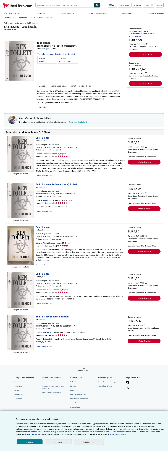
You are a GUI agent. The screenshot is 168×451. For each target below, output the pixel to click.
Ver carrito (18, 399)
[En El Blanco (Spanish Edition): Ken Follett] (20, 350)
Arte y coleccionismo (98, 13)
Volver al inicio (84, 370)
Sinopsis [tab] (43, 85)
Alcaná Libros (49, 243)
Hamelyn (47, 154)
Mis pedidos (18, 394)
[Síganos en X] (127, 388)
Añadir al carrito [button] (145, 54)
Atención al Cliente (105, 386)
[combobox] (64, 5)
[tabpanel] (81, 99)
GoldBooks (48, 332)
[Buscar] (97, 5)
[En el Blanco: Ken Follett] (20, 171)
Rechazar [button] (58, 442)
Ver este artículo (135, 36)
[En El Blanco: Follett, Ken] (20, 307)
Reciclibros (48, 290)
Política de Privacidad (78, 394)
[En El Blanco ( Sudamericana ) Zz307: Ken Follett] (20, 217)
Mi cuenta (18, 390)
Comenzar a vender (156, 13)
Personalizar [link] (88, 442)
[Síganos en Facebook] (127, 382)
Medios (73, 386)
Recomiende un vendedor (51, 392)
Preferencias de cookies (102, 432)
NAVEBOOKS (48, 200)
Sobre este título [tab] (59, 85)
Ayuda (159, 5)
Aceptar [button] (30, 442)
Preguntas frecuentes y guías (108, 382)
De (44, 59)
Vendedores (127, 13)
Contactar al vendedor (44, 175)
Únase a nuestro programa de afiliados (53, 387)
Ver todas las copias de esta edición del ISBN (56, 54)
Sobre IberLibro (76, 382)
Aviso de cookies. (30, 434)
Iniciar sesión (124, 5)
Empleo (73, 390)
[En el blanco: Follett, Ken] (20, 264)
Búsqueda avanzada (12, 13)
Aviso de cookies (76, 403)
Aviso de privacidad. (118, 434)
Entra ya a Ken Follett (78, 122)
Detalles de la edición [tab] (81, 85)
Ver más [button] (42, 107)
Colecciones (41, 13)
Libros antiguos (67, 13)
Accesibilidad (75, 407)
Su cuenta (137, 5)
